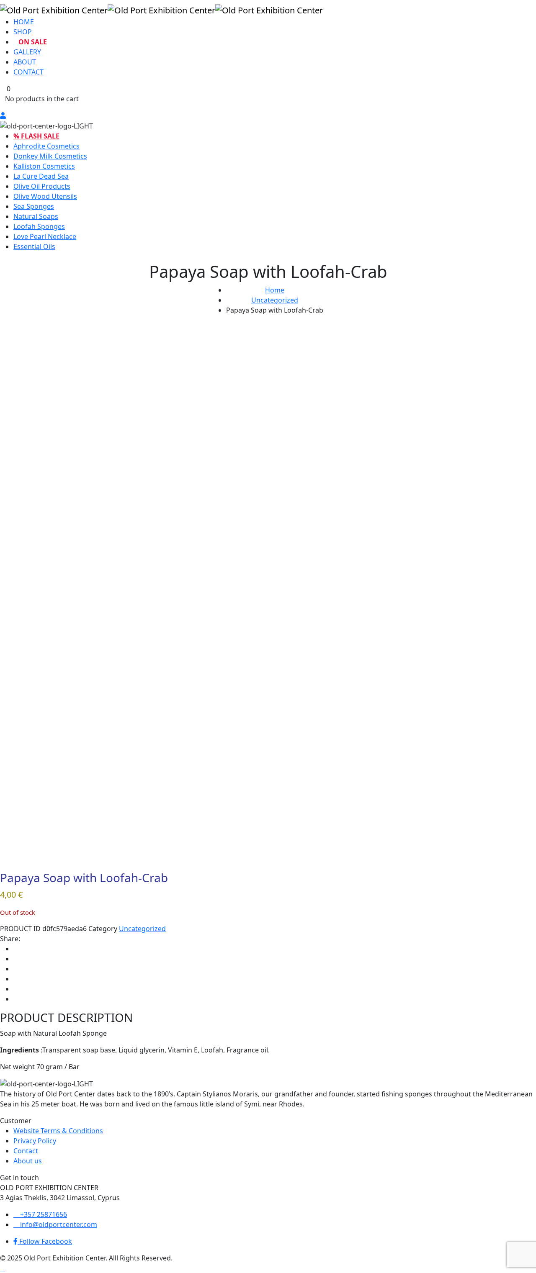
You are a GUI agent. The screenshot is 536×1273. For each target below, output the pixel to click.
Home (274, 290)
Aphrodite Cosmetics (46, 146)
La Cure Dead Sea (41, 176)
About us (27, 1160)
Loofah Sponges (39, 226)
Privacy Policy (34, 1140)
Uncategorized (274, 300)
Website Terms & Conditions (58, 1130)
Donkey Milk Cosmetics (50, 156)
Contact (25, 1150)
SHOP (22, 31)
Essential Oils (34, 246)
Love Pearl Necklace (44, 236)
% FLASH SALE (36, 136)
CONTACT (28, 72)
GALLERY (27, 51)
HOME (23, 21)
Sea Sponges (33, 206)
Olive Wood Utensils (45, 196)
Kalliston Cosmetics (44, 166)
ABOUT (24, 62)
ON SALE (32, 41)
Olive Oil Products (41, 186)
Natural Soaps (35, 216)
